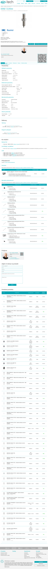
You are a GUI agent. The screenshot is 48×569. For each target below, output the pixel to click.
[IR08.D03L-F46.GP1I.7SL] (4, 454)
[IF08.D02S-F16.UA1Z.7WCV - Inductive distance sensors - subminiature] (4, 302)
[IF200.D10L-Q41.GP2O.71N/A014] (4, 355)
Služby (29, 3)
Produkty (18, 3)
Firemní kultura (26, 554)
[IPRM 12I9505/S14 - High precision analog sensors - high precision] (4, 379)
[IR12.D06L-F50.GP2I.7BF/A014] (4, 529)
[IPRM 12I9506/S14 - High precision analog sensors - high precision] (4, 384)
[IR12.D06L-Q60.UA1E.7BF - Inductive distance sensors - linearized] (4, 540)
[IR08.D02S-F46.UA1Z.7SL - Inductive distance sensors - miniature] (4, 449)
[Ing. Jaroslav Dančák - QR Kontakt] (42, 58)
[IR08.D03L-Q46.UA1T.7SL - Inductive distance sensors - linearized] (4, 459)
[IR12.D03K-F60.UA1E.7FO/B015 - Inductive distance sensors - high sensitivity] (4, 499)
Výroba (26, 3)
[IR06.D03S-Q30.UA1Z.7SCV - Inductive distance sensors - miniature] (4, 424)
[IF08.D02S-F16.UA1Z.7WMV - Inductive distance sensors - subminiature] (4, 317)
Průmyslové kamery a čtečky (5, 555)
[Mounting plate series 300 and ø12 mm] (4, 193)
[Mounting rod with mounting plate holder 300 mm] (4, 229)
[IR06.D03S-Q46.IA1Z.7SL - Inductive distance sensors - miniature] (4, 429)
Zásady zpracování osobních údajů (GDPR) (29, 558)
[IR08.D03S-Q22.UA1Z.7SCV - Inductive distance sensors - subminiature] (4, 469)
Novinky (22, 3)
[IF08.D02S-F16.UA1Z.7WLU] (4, 307)
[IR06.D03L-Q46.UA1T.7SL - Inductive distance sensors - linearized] (4, 404)
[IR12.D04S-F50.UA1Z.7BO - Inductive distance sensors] (4, 519)
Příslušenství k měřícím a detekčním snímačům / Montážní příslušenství (27, 182)
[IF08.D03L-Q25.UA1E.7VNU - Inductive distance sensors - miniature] (4, 337)
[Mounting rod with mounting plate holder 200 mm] (4, 217)
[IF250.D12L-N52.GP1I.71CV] (4, 368)
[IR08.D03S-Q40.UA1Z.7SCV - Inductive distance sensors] (4, 479)
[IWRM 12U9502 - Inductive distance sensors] (24, 20)
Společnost (27, 551)
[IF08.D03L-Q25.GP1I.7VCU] (4, 322)
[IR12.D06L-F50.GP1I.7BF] (4, 524)
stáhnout (12, 126)
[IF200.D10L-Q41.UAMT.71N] (4, 363)
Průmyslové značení (4, 554)
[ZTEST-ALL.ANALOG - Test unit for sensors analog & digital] (4, 173)
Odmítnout (41, 563)
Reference (33, 3)
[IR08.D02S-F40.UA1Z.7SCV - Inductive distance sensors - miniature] (4, 439)
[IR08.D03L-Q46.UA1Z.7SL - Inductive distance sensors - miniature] (4, 464)
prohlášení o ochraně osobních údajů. (26, 565)
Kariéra (42, 3)
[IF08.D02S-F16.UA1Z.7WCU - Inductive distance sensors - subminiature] (4, 297)
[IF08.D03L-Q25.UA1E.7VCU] (4, 332)
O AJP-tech (38, 3)
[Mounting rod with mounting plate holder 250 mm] (4, 223)
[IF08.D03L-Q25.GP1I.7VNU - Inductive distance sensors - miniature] (4, 327)
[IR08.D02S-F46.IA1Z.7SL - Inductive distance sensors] (4, 444)
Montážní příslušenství (11, 162)
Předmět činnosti (26, 556)
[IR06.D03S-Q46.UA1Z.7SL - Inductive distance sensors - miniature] (4, 434)
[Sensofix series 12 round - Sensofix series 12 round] (4, 235)
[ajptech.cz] (7, 2)
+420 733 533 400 (13, 257)
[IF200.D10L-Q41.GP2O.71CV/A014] (4, 351)
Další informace (7, 566)
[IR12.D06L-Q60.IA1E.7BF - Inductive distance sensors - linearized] (4, 535)
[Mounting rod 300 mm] (4, 211)
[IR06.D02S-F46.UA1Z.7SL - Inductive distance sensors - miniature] (4, 389)
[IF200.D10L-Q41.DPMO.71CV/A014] (4, 341)
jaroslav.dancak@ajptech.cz (15, 258)
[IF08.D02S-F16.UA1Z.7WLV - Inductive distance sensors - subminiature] (4, 312)
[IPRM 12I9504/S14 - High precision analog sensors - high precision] (4, 374)
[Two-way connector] (4, 241)
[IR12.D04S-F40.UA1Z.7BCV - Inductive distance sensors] (4, 509)
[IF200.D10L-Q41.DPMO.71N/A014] (4, 346)
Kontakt (46, 3)
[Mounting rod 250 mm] (4, 205)
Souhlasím (41, 561)
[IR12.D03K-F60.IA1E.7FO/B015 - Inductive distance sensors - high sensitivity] (4, 494)
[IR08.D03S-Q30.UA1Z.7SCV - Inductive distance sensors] (4, 474)
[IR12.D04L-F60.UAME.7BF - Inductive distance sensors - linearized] (4, 504)
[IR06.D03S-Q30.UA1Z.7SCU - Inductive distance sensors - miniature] (4, 419)
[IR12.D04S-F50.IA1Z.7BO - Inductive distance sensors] (4, 514)
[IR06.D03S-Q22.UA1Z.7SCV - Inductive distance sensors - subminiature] (4, 414)
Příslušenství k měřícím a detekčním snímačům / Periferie (24, 167)
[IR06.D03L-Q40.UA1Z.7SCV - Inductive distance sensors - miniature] (4, 399)
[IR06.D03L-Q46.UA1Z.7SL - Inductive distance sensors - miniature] (4, 409)
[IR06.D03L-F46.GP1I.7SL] (4, 394)
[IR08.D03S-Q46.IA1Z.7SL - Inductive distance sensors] (4, 484)
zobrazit (18, 144)
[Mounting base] (4, 188)
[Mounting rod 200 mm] (4, 199)
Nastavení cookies (41, 565)
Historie (25, 555)
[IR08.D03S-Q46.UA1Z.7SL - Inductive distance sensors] (4, 489)
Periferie (6, 162)
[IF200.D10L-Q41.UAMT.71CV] (4, 359)
